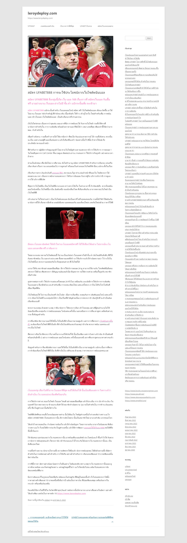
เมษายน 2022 (130, 433)
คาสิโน (127, 473)
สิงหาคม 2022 (130, 420)
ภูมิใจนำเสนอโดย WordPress (38, 531)
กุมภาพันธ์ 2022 (131, 440)
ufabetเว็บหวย (86, 26)
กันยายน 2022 (130, 417)
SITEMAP (31, 26)
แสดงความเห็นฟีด (132, 502)
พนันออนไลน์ (130, 476)
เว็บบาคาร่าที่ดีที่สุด (67, 26)
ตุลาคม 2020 (130, 450)
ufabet (47, 500)
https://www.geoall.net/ (134, 394)
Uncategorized (131, 469)
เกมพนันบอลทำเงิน (47, 26)
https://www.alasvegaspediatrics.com (140, 397)
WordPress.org (131, 506)
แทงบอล (128, 479)
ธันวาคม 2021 (130, 446)
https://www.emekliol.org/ (135, 400)
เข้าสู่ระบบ (129, 496)
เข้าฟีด (127, 499)
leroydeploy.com (42, 13)
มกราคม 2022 (130, 443)
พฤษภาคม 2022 (131, 430)
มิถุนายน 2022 (130, 427)
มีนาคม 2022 (130, 437)
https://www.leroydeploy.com (71, 493)
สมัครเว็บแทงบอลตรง (105, 26)
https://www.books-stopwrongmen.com (141, 390)
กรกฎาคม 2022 (131, 423)
